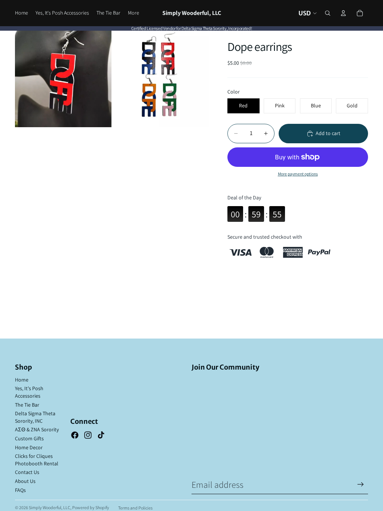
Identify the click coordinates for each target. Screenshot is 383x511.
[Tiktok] (100, 435)
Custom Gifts (29, 438)
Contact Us (27, 472)
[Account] (343, 13)
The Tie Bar (27, 404)
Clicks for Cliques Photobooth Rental (36, 460)
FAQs (20, 490)
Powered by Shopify (90, 507)
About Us (25, 481)
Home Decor (29, 447)
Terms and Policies (135, 508)
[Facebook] (74, 435)
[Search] (327, 13)
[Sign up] (360, 484)
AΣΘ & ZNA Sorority (37, 429)
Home (21, 379)
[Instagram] (87, 435)
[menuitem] (133, 13)
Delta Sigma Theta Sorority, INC (35, 417)
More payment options (298, 174)
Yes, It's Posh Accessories (29, 392)
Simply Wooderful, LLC (49, 507)
